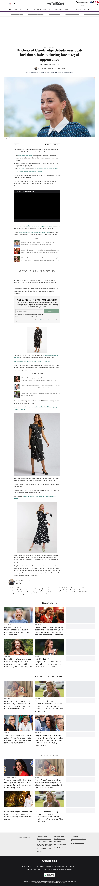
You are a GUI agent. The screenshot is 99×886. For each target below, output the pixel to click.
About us (24, 866)
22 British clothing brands (44, 848)
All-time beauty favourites (44, 839)
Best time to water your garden (35, 14)
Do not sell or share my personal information (57, 869)
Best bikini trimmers (59, 839)
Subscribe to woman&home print (78, 839)
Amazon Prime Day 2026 (17, 14)
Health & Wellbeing (40, 9)
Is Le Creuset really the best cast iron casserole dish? (44, 845)
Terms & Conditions (41, 319)
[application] (37, 206)
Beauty (22, 9)
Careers (39, 869)
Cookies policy (31, 869)
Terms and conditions (60, 866)
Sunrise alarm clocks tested (44, 841)
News (63, 68)
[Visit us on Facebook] (91, 2)
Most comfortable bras (60, 847)
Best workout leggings (60, 844)
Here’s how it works (68, 72)
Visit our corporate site (70, 881)
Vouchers (39, 851)
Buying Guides (69, 9)
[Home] (10, 9)
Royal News (58, 9)
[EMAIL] (20, 583)
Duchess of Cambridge (25, 155)
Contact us (49, 866)
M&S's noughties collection (72, 14)
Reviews (78, 9)
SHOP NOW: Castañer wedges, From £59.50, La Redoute (32, 361)
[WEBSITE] (17, 583)
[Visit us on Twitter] (93, 2)
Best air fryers (57, 841)
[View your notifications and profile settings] (14, 3)
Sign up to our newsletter (77, 843)
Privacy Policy (51, 319)
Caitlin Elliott (43, 68)
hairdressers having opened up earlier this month (34, 232)
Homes (29, 9)
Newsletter (57, 144)
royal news (21, 169)
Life (50, 9)
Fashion (14, 9)
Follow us (49, 144)
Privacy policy (73, 866)
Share (17, 144)
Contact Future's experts (36, 866)
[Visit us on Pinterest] (98, 2)
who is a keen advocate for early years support (37, 226)
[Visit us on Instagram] (95, 2)
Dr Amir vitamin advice (54, 14)
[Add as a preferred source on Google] (49, 875)
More (86, 9)
